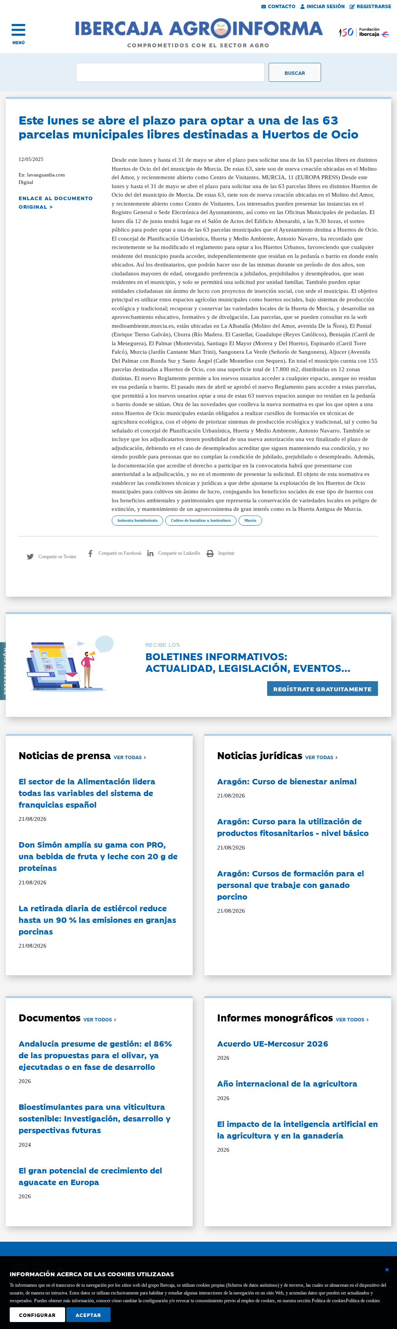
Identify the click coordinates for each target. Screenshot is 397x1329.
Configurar (37, 1314)
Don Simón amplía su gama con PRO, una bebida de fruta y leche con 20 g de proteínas (98, 855)
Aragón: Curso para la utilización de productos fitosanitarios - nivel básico (293, 826)
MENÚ (18, 42)
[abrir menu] (18, 30)
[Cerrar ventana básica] (386, 1269)
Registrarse (374, 5)
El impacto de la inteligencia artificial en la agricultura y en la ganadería (297, 1129)
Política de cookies (363, 1300)
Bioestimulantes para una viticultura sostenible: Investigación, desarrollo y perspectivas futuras (95, 1118)
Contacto (281, 5)
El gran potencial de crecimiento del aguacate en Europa (90, 1175)
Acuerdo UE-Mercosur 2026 (272, 1043)
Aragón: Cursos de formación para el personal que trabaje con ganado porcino (290, 884)
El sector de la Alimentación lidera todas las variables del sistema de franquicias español (87, 792)
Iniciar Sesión (326, 5)
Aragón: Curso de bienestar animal (287, 781)
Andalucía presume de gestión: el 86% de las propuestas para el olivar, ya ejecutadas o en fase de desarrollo (95, 1054)
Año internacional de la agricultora (287, 1083)
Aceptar (88, 1314)
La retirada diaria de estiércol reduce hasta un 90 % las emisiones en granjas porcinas (97, 919)
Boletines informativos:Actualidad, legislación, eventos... (247, 662)
